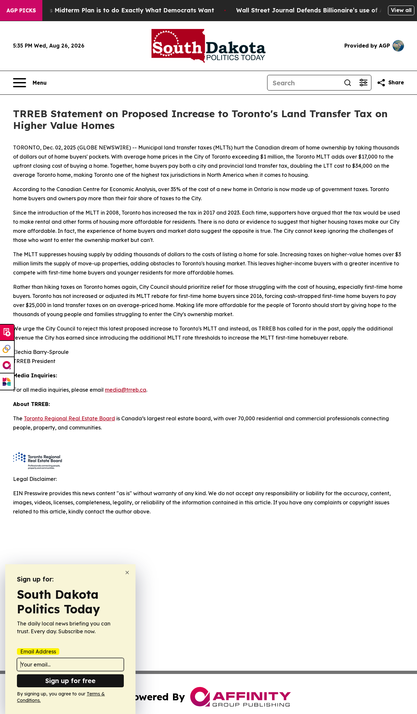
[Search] (347, 82)
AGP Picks (21, 10)
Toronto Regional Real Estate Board (69, 418)
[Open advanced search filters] (363, 82)
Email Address (38, 651)
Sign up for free (70, 681)
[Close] (127, 572)
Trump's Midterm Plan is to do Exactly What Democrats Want (121, 10)
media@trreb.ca (125, 389)
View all (401, 10)
